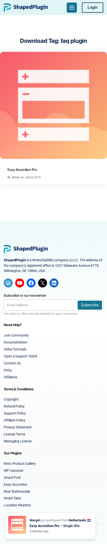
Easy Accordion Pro (22, 169)
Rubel (15, 177)
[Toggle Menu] (72, 7)
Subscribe (90, 305)
